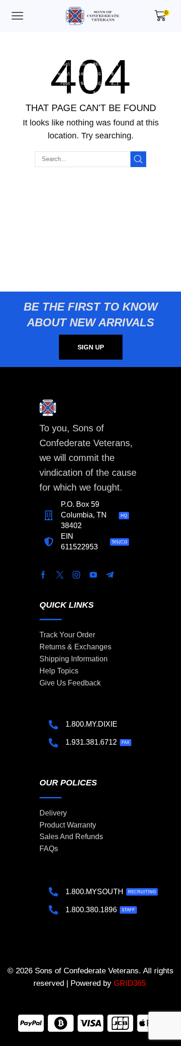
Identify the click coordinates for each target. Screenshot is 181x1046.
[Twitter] (60, 575)
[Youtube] (93, 575)
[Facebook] (43, 575)
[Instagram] (76, 575)
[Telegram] (110, 575)
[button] (17, 16)
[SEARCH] (138, 159)
